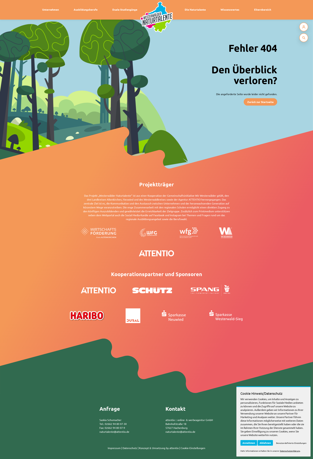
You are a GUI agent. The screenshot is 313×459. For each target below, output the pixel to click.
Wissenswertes (230, 9)
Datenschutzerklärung (290, 451)
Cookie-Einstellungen (193, 448)
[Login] (303, 27)
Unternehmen (50, 9)
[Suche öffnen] (303, 37)
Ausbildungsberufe (85, 9)
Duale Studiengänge (124, 9)
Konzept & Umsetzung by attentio (159, 448)
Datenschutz (130, 448)
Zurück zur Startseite (260, 102)
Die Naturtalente (195, 9)
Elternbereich (262, 9)
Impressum (114, 448)
